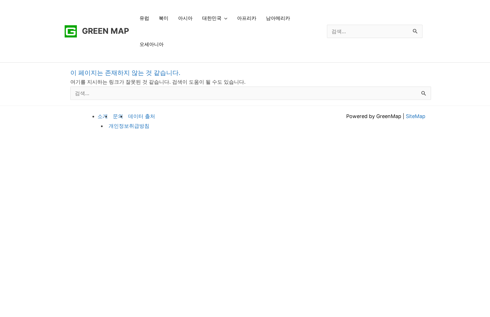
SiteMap (415, 116)
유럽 (144, 18)
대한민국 (211, 18)
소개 (103, 116)
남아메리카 (278, 18)
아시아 (185, 18)
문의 (118, 116)
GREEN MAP (105, 31)
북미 (163, 18)
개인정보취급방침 (129, 126)
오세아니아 (152, 44)
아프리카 (246, 18)
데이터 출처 (141, 116)
